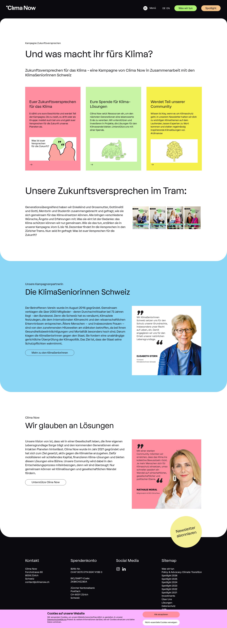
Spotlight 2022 (169, 589)
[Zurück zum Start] (21, 9)
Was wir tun (185, 8)
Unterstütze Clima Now (46, 482)
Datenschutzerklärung (57, 619)
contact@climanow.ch (37, 582)
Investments (168, 595)
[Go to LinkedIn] (124, 569)
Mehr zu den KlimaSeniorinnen (50, 352)
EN (168, 8)
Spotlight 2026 (169, 575)
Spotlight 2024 (169, 582)
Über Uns (167, 599)
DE (163, 8)
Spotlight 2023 (169, 585)
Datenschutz (168, 606)
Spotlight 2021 (169, 592)
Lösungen (167, 602)
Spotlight (210, 8)
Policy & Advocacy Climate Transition (182, 572)
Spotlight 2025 (169, 579)
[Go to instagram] (119, 569)
